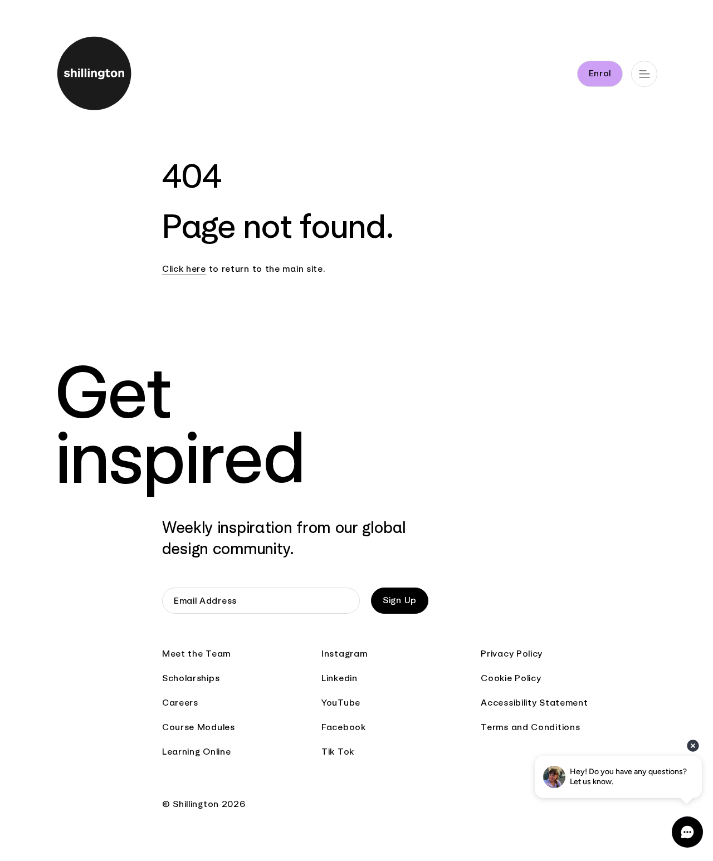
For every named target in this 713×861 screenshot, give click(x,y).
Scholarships (190, 678)
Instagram (344, 653)
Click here (184, 268)
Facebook (343, 727)
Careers (180, 702)
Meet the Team (196, 653)
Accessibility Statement (534, 702)
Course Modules (198, 727)
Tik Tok (337, 751)
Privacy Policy (512, 653)
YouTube (340, 702)
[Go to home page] (91, 75)
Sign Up (400, 600)
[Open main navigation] (644, 74)
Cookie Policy (511, 678)
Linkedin (339, 678)
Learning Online (196, 751)
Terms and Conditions (530, 727)
